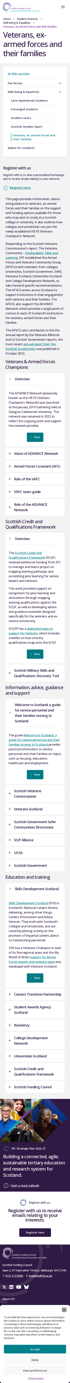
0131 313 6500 (14, 1276)
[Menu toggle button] (63, 7)
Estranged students (24, 109)
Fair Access (15, 83)
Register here (20, 188)
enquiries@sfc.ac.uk (40, 1276)
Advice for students (21, 148)
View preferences (35, 1370)
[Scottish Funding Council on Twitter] (4, 1287)
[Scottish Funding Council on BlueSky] (26, 1287)
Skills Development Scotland (28, 903)
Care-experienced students (29, 100)
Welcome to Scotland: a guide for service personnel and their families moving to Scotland (34, 740)
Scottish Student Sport (26, 126)
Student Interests (27, 19)
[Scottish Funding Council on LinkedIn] (11, 1287)
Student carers (21, 118)
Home (7, 19)
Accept (35, 1349)
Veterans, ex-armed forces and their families (34, 137)
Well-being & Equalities (17, 23)
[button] (64, 1310)
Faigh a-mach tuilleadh (24, 1185)
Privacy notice (36, 1378)
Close (37, 437)
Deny (35, 1360)
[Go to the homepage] (20, 7)
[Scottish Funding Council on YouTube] (18, 1287)
